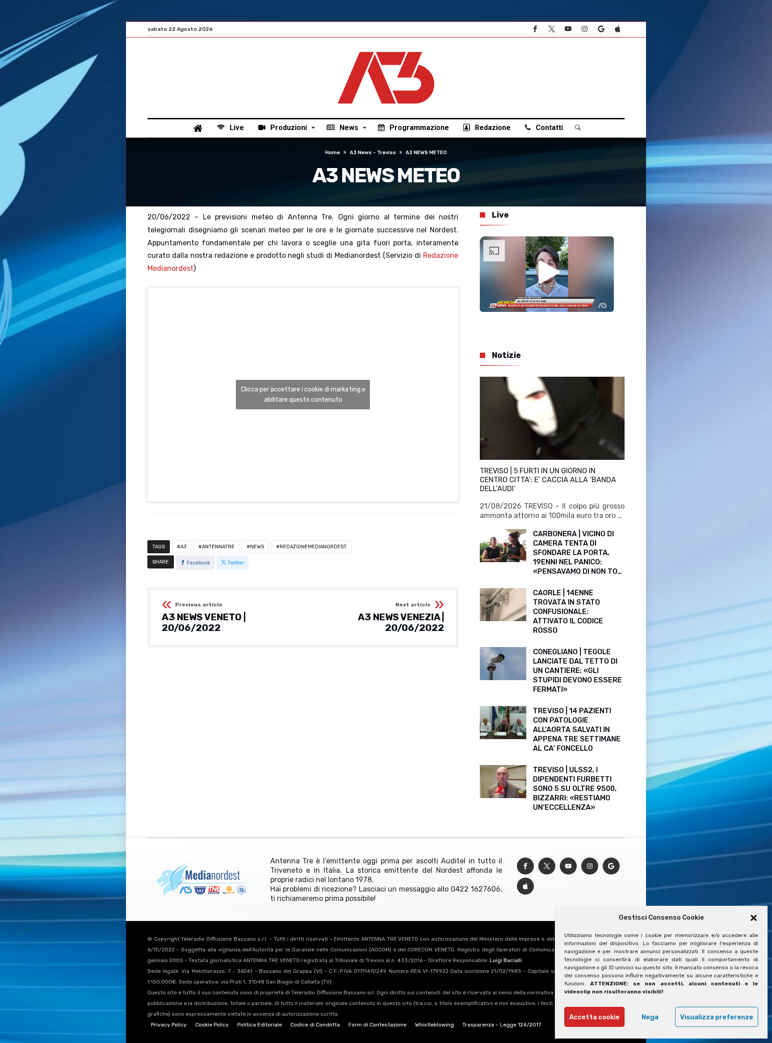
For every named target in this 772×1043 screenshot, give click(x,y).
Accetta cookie (594, 1017)
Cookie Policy (212, 1025)
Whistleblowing (434, 1025)
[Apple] (617, 29)
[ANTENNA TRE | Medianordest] (386, 51)
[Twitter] (551, 29)
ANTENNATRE (218, 547)
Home (332, 153)
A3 (183, 547)
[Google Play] (601, 29)
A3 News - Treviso (373, 153)
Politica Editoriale (259, 1025)
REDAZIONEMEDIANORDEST (313, 547)
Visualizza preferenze (716, 1017)
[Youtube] (568, 29)
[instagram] (584, 29)
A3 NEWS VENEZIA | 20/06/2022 (401, 617)
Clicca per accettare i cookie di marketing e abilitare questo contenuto (303, 395)
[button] (753, 917)
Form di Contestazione (377, 1025)
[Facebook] (535, 29)
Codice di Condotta (315, 1025)
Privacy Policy (169, 1025)
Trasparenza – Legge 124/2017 (501, 1025)
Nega (650, 1017)
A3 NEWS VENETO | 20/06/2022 (204, 617)
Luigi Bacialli (506, 960)
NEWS (257, 547)
